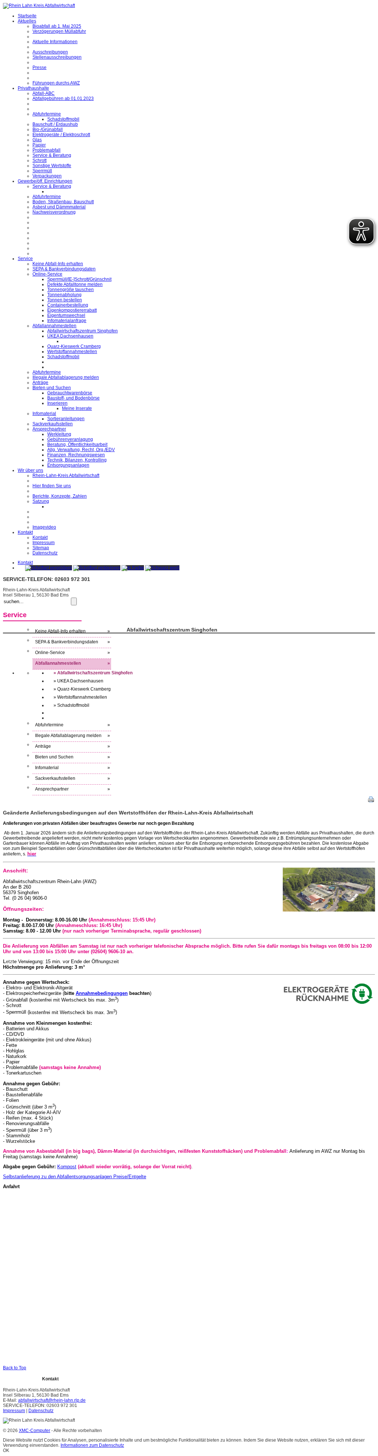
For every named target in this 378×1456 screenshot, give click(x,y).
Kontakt (25, 562)
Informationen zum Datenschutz (92, 1445)
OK (6, 1450)
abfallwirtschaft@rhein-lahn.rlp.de (52, 1400)
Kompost (66, 1166)
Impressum (14, 1410)
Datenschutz (41, 1410)
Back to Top (14, 1367)
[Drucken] (371, 800)
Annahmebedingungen (102, 993)
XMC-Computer (34, 1430)
